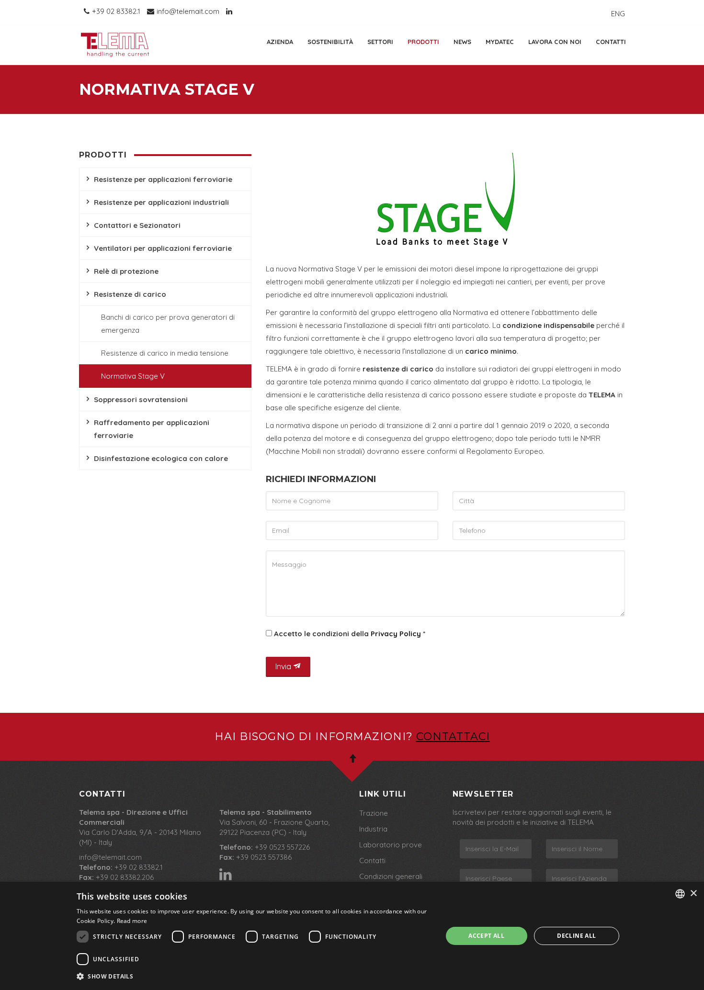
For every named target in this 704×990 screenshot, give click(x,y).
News (462, 41)
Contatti (611, 41)
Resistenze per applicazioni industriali (161, 202)
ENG (618, 13)
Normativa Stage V (133, 376)
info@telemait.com (110, 857)
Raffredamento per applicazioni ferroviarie (151, 429)
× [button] (693, 893)
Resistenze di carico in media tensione (164, 353)
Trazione (373, 813)
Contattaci (453, 736)
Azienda (280, 41)
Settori (380, 41)
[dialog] (352, 936)
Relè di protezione (126, 271)
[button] (254, 976)
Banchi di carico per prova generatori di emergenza (168, 324)
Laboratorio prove (390, 844)
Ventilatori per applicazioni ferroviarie (163, 248)
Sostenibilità (330, 41)
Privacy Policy (396, 633)
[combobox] (680, 894)
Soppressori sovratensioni (141, 399)
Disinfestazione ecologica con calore (161, 458)
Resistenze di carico (130, 294)
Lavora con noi (554, 41)
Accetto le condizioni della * (348, 633)
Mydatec (500, 41)
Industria (373, 828)
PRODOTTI (423, 41)
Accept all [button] (486, 936)
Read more (132, 921)
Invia (284, 666)
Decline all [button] (576, 936)
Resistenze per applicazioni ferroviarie (163, 179)
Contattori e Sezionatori (137, 225)
